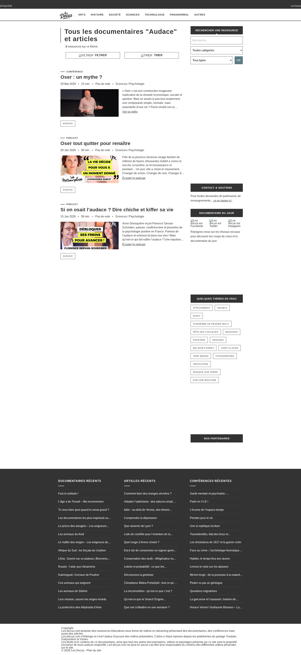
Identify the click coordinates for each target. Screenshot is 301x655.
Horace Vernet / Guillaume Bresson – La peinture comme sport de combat (215, 608)
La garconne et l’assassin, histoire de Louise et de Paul (213, 600)
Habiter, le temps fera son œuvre (210, 558)
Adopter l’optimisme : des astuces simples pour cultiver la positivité (150, 502)
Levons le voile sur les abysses (209, 566)
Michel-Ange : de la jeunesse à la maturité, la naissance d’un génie (216, 575)
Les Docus (77, 650)
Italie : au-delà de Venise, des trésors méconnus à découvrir (146, 510)
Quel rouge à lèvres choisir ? (141, 542)
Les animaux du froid (71, 534)
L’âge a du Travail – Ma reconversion (81, 501)
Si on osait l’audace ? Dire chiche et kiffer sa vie (116, 209)
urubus (222, 308)
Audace (68, 123)
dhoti (196, 316)
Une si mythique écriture (205, 525)
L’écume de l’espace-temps (207, 509)
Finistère (199, 340)
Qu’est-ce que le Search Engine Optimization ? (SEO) (143, 600)
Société (115, 14)
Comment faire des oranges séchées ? (148, 493)
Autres (199, 14)
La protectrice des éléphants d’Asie (80, 607)
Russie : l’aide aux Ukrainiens (76, 566)
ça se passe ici (222, 200)
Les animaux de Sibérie (72, 591)
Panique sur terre (205, 372)
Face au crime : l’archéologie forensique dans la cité (214, 551)
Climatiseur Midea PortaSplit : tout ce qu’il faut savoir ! (150, 583)
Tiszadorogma (224, 356)
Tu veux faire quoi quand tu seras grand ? (83, 509)
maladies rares (203, 348)
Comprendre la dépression (140, 517)
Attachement (201, 308)
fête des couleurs (205, 332)
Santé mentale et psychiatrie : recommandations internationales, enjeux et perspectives (215, 494)
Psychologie (136, 83)
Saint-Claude (229, 348)
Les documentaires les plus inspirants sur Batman (83, 518)
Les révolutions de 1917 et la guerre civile (215, 542)
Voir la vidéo (130, 111)
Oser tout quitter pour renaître (95, 143)
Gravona (218, 340)
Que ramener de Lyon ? (138, 525)
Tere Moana (201, 356)
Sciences (133, 14)
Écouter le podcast (133, 178)
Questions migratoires (203, 591)
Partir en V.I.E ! (199, 501)
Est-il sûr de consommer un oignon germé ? (149, 551)
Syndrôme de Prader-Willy (211, 324)
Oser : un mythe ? (81, 77)
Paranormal (179, 14)
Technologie (155, 14)
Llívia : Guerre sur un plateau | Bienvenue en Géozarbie (83, 559)
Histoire (97, 14)
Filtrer (100, 55)
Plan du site (94, 650)
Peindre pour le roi (201, 517)
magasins (231, 332)
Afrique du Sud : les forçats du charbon (82, 550)
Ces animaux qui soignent (74, 582)
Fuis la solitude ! (68, 493)
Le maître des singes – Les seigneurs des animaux (83, 543)
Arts (82, 14)
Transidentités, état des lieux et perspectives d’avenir (209, 535)
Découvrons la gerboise (138, 574)
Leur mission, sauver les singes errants (82, 599)
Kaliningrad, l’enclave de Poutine (78, 574)
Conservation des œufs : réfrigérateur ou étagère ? (149, 559)
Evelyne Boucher (204, 380)
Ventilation (200, 364)
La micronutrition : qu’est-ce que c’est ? (148, 591)
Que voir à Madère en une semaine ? (147, 607)
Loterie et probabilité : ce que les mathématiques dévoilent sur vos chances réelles (150, 567)
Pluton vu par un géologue (206, 582)
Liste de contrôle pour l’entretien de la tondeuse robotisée (147, 535)
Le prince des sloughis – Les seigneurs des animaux (82, 526)
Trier (158, 55)
